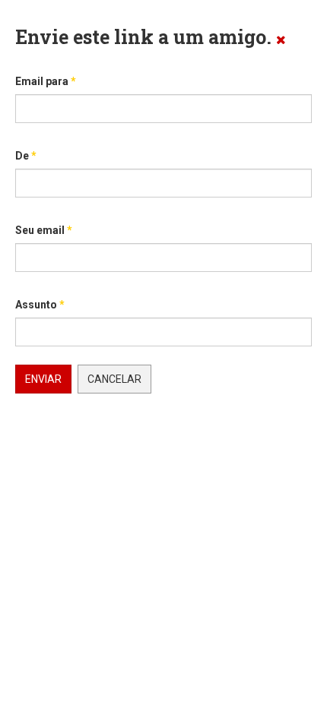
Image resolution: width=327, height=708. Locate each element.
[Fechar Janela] (281, 39)
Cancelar (114, 379)
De (26, 156)
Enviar (43, 379)
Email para (45, 81)
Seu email (43, 230)
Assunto (40, 305)
